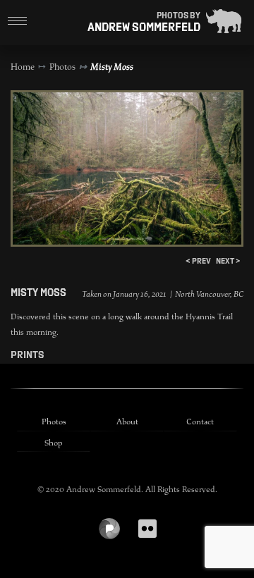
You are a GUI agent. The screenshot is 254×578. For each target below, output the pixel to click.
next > (228, 261)
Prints (27, 354)
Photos (62, 67)
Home (23, 67)
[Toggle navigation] (17, 21)
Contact (200, 421)
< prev (198, 261)
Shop (53, 443)
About (127, 421)
